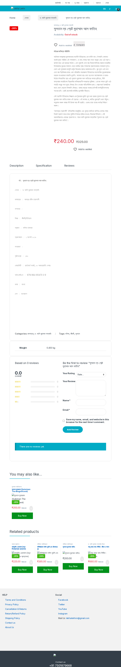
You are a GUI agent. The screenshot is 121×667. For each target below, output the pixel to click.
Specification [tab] (43, 165)
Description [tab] (16, 165)
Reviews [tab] (69, 165)
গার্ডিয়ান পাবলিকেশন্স (42, 544)
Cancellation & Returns (16, 609)
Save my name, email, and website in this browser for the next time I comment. (87, 420)
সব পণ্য (67, 3)
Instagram (62, 613)
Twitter (61, 604)
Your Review (69, 381)
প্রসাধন (98, 3)
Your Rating (69, 373)
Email (66, 410)
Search (104, 8)
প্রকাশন (86, 3)
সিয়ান (103, 544)
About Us (9, 627)
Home (12, 18)
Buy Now (22, 515)
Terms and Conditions (15, 600)
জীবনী (72, 333)
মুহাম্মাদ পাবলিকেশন (17, 487)
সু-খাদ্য (77, 3)
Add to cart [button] (31, 508)
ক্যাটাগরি (57, 3)
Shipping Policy (12, 618)
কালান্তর (56, 25)
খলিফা (67, 333)
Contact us (10, 622)
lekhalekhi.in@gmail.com (77, 618)
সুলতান (77, 333)
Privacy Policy (12, 604)
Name (66, 400)
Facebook (63, 600)
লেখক (107, 3)
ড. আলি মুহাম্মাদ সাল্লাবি (48, 18)
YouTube (62, 609)
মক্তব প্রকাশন (15, 544)
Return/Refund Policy (15, 613)
